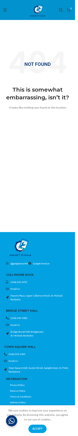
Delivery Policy (18, 402)
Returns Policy (17, 390)
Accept (37, 428)
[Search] (61, 10)
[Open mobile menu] (5, 10)
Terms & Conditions (20, 396)
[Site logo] (38, 9)
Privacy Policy (17, 385)
